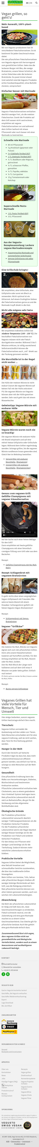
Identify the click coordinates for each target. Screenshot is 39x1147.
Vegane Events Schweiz (26, 1088)
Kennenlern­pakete (28, 1079)
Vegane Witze (26, 1092)
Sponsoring (7, 1109)
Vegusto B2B (7, 985)
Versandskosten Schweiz (13, 1044)
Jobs (3, 1079)
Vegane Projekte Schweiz (27, 1083)
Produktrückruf (8, 1091)
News (4, 1075)
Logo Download (7, 1003)
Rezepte (24, 1069)
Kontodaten (6, 1072)
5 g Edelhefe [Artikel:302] (19, 153)
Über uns (5, 1069)
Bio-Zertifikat (7, 1006)
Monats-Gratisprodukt (7, 1095)
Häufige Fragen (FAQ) (10, 1082)
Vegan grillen (26, 1072)
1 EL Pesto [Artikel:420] (18, 213)
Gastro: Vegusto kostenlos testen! (14, 990)
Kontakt (6, 958)
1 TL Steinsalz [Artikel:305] (19, 156)
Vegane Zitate (26, 1095)
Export (4, 999)
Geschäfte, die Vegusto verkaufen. (14, 993)
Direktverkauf (26, 1075)
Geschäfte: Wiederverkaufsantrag (14, 996)
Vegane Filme (26, 1098)
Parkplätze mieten (7, 1086)
